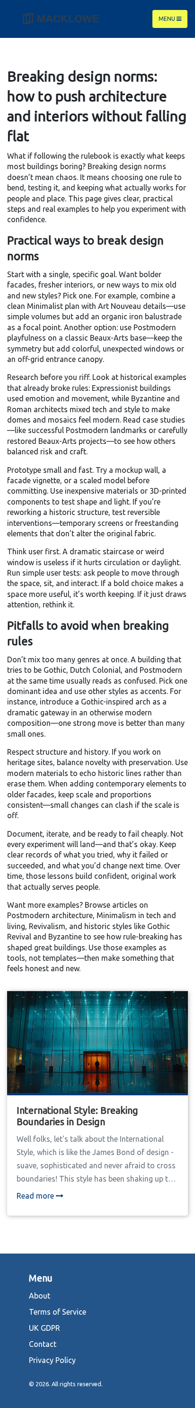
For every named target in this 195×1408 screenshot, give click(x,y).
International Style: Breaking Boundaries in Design (77, 1116)
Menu (168, 19)
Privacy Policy (52, 1360)
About (39, 1295)
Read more (36, 1195)
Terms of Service (57, 1312)
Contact (42, 1344)
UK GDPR (44, 1328)
